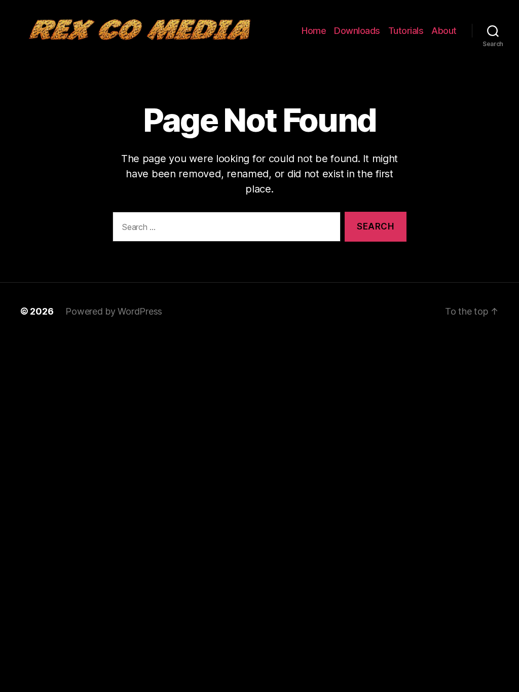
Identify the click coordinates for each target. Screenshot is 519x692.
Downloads (357, 30)
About (444, 30)
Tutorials (406, 30)
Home (314, 30)
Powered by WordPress (113, 311)
